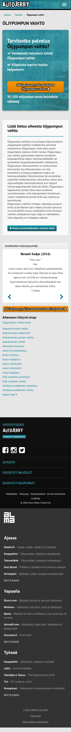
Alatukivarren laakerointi (16, 333)
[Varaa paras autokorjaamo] (12, 430)
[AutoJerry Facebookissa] (6, 451)
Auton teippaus (11, 372)
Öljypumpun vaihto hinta (16, 322)
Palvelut (19, 14)
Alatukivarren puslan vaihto (18, 337)
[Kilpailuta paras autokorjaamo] (15, 4)
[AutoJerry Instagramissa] (14, 451)
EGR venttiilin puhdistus (16, 376)
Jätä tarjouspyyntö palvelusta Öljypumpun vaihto (35, 87)
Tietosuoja (24, 493)
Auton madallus (11, 359)
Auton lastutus (10, 355)
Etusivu (7, 14)
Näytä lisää (9, 394)
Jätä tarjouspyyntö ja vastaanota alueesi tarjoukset (34, 309)
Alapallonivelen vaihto (15, 328)
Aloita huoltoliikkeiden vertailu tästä (33, 228)
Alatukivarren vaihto (13, 341)
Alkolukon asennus (13, 346)
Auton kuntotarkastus (14, 350)
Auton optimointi (12, 363)
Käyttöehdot (12, 493)
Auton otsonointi (11, 368)
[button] (9, 298)
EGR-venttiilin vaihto (14, 381)
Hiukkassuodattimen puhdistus (20, 385)
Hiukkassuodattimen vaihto (18, 390)
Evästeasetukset (38, 493)
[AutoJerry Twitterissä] (23, 451)
